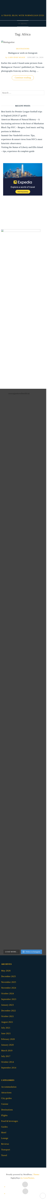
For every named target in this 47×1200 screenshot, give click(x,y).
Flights (4, 1115)
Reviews (5, 1144)
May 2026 (6, 970)
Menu (24, 24)
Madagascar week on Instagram (22, 53)
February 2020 (8, 1039)
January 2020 (7, 1045)
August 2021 (7, 1022)
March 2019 (6, 1050)
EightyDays (15, 1178)
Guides (4, 1127)
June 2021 (6, 1033)
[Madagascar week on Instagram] (8, 42)
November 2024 (8, 988)
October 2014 (7, 1062)
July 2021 (5, 1027)
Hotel (3, 1132)
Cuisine (4, 1104)
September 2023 (8, 999)
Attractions (6, 1092)
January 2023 (7, 1005)
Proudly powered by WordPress (19, 1174)
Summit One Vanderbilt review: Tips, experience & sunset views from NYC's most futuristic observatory (21, 139)
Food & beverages (9, 1121)
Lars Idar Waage (15, 57)
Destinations (22, 49)
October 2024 (7, 993)
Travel (4, 1155)
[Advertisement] (23, 340)
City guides (6, 1098)
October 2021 (7, 1016)
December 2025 (8, 976)
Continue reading (24, 78)
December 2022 (8, 1010)
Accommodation (8, 1087)
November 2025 (8, 982)
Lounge (4, 1138)
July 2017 (5, 1056)
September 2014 (8, 1067)
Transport (5, 1149)
